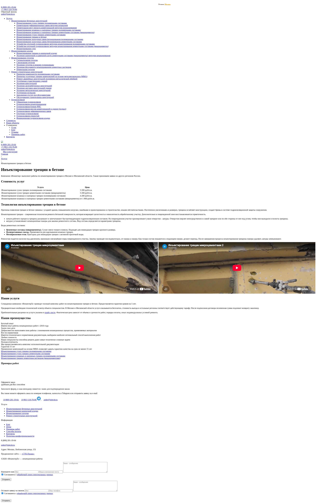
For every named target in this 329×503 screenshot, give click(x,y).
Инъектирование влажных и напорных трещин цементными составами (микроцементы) (55, 32)
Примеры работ (18, 134)
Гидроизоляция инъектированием (31, 104)
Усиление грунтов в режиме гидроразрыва (35, 65)
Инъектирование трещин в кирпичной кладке (36, 53)
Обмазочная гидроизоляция (28, 102)
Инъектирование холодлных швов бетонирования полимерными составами (49, 39)
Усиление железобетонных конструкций (34, 86)
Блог (13, 130)
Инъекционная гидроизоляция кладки (33, 118)
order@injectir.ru (8, 14)
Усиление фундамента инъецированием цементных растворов (43, 67)
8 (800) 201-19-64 (8, 7)
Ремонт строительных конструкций (27, 72)
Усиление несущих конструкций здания (33, 88)
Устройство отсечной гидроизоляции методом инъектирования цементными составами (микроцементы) (62, 46)
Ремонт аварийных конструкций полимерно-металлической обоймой (46, 79)
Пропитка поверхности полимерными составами (38, 74)
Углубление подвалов (25, 93)
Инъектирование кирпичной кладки (22, 411)
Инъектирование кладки (22, 51)
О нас (13, 127)
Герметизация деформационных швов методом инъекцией (42, 25)
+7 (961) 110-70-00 (9, 9)
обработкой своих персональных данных (35, 474)
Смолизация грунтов (25, 62)
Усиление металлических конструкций (33, 90)
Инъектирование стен (26, 49)
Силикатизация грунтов (27, 60)
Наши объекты (12, 123)
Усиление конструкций (26, 83)
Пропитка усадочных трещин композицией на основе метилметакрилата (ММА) (51, 76)
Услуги (9, 18)
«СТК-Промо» (28, 454)
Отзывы (14, 132)
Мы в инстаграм (10, 152)
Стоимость (11, 120)
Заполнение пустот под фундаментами (33, 95)
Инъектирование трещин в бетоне (31, 37)
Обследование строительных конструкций (35, 97)
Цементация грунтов (25, 69)
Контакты (10, 137)
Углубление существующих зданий (31, 81)
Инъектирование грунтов (22, 58)
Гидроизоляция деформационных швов (33, 111)
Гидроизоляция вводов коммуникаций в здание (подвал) (41, 109)
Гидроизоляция (18, 100)
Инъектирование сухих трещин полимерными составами (41, 23)
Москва (168, 4)
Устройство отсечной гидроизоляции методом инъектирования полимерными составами (55, 44)
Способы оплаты (13, 431)
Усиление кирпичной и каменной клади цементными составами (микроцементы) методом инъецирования (63, 56)
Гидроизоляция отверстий (27, 116)
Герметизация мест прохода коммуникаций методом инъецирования (46, 28)
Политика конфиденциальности (20, 436)
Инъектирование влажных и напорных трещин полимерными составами (48, 30)
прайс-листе (50, 312)
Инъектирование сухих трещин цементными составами (41, 35)
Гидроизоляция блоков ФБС (28, 107)
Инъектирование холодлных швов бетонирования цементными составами (49, 42)
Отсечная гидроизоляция (27, 113)
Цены (8, 427)
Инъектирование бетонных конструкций (29, 21)
